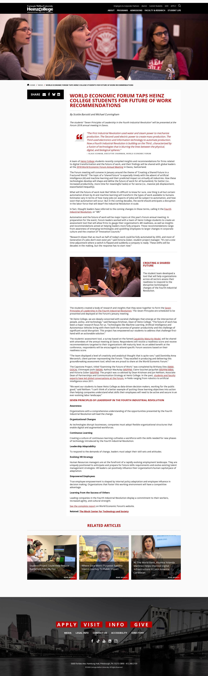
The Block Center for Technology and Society (104, 511)
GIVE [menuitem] (166, 6)
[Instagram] (115, 641)
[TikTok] (98, 641)
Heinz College (87, 161)
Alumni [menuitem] (144, 6)
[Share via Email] (44, 94)
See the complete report (82, 506)
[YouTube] (104, 641)
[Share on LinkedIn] (58, 94)
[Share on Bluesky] (53, 94)
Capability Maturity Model (147, 338)
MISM (99, 369)
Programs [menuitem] (122, 10)
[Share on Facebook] (49, 94)
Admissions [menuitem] (136, 10)
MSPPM (127, 369)
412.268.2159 (131, 663)
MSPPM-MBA (166, 369)
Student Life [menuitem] (174, 10)
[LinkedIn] (110, 641)
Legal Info (82, 633)
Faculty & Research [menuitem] (155, 10)
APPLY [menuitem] (173, 6)
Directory (137, 633)
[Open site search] (179, 5)
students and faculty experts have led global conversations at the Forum (122, 377)
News (40, 85)
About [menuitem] (111, 10)
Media (67, 633)
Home (32, 85)
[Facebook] (92, 641)
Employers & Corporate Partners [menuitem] (126, 6)
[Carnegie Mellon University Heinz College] (40, 9)
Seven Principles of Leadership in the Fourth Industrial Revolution (120, 309)
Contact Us (100, 633)
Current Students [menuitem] (155, 6)
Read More (69, 577)
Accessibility (119, 633)
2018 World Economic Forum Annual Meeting (100, 167)
